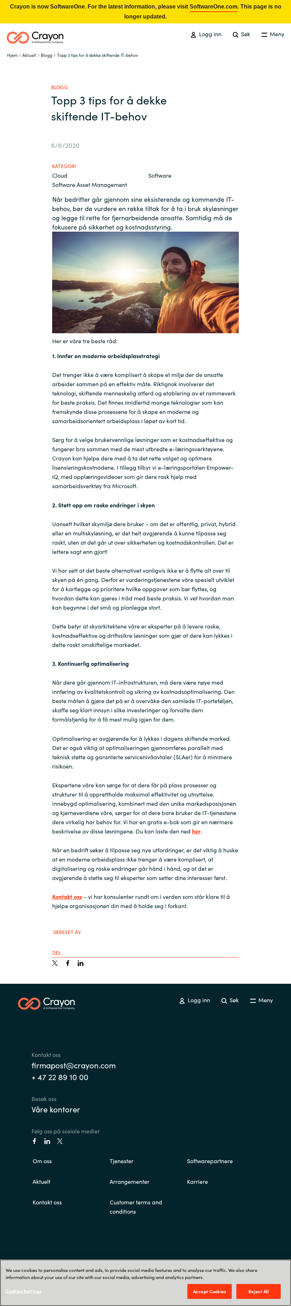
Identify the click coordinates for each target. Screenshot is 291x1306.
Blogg (46, 55)
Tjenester (121, 1161)
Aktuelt (41, 1181)
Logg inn (209, 34)
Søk (245, 34)
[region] (145, 1282)
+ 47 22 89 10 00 (60, 1076)
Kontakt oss (67, 896)
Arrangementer (129, 1181)
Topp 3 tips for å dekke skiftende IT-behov (97, 55)
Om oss (42, 1161)
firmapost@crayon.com (74, 1064)
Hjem (12, 55)
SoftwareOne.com (213, 7)
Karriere (197, 1181)
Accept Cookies (209, 1291)
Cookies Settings (24, 1291)
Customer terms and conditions (136, 1206)
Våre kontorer (56, 1109)
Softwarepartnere (210, 1161)
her (196, 831)
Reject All (258, 1291)
